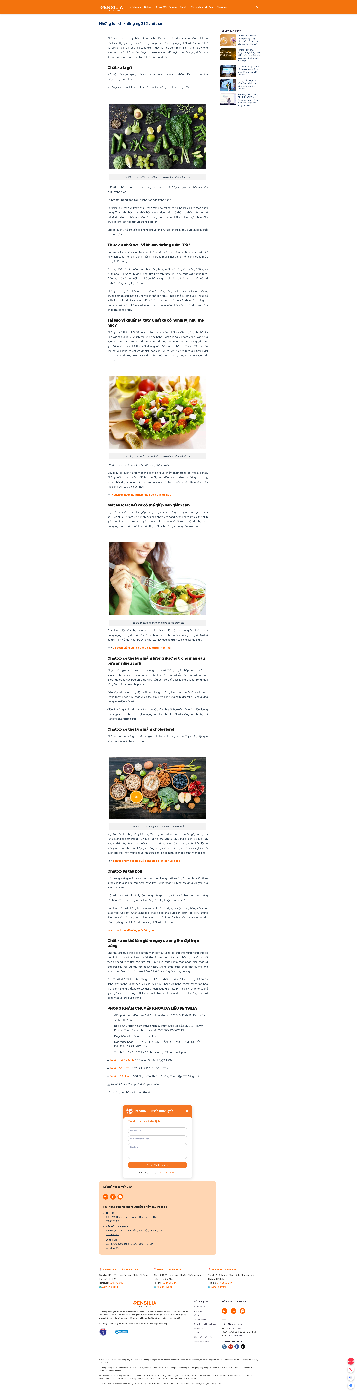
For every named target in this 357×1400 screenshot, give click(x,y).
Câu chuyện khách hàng (201, 7)
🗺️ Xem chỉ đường (108, 1286)
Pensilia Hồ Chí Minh (121, 1060)
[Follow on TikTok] (243, 1346)
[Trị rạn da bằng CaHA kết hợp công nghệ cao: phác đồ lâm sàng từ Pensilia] (228, 71)
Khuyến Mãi (161, 7)
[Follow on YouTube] (230, 1346)
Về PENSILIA (199, 1306)
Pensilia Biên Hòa (119, 1076)
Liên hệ (197, 1332)
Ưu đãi (197, 1315)
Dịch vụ (147, 7)
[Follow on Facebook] (236, 1346)
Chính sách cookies (203, 1341)
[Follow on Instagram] (224, 1346)
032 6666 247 (112, 1234)
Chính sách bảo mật (203, 1337)
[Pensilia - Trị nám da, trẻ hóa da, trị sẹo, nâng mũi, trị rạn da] (112, 7)
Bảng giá (173, 7)
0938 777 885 (112, 1221)
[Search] (257, 7)
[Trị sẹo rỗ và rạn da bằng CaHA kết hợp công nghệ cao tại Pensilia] (228, 85)
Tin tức (183, 7)
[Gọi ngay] (351, 1369)
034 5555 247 (112, 1248)
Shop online (222, 7)
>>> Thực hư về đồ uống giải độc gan (130, 930)
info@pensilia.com (236, 1335)
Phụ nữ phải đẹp (201, 1319)
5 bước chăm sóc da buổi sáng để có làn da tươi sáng (146, 860)
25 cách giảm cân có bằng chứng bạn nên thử (142, 647)
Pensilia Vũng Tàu (120, 1068)
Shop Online (199, 1328)
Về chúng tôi (136, 7)
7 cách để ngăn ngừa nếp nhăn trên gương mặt (141, 494)
